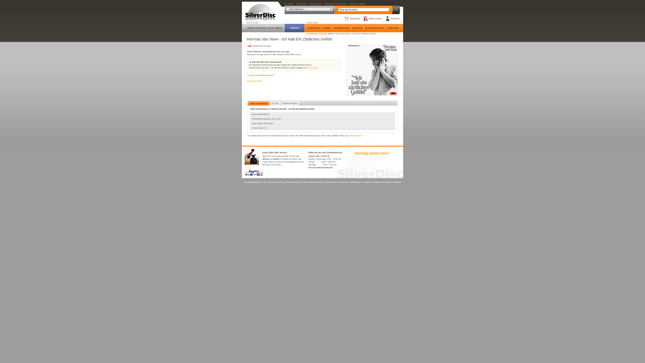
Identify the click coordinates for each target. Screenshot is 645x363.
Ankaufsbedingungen (252, 182)
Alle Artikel (397, 182)
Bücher (394, 28)
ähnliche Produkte (290, 103)
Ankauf (295, 28)
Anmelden (395, 18)
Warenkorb (355, 18)
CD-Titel (275, 103)
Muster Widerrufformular (313, 182)
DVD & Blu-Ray (376, 28)
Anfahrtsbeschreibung (383, 182)
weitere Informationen (258, 103)
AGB (264, 182)
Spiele (358, 28)
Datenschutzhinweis (276, 182)
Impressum (367, 182)
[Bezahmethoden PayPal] (254, 176)
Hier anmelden (312, 68)
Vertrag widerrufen (371, 153)
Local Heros (275, 28)
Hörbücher (343, 28)
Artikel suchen (375, 18)
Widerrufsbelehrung (294, 182)
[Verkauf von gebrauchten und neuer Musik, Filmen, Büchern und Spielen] (262, 20)
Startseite (314, 28)
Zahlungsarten (356, 182)
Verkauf (265, 159)
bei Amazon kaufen (254, 81)
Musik (327, 28)
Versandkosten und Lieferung (336, 182)
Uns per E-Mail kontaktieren (320, 168)
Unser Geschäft (256, 28)
